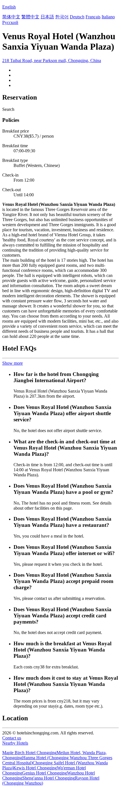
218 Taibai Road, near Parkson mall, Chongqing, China (51, 60)
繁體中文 (30, 16)
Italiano (108, 16)
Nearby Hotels (15, 743)
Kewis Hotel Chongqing (35, 767)
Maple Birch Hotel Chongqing (29, 752)
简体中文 (11, 16)
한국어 (62, 16)
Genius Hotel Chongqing (44, 773)
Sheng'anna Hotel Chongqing (48, 778)
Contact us (11, 738)
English (9, 7)
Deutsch (77, 16)
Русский (10, 22)
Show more (12, 363)
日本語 (47, 16)
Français (93, 16)
